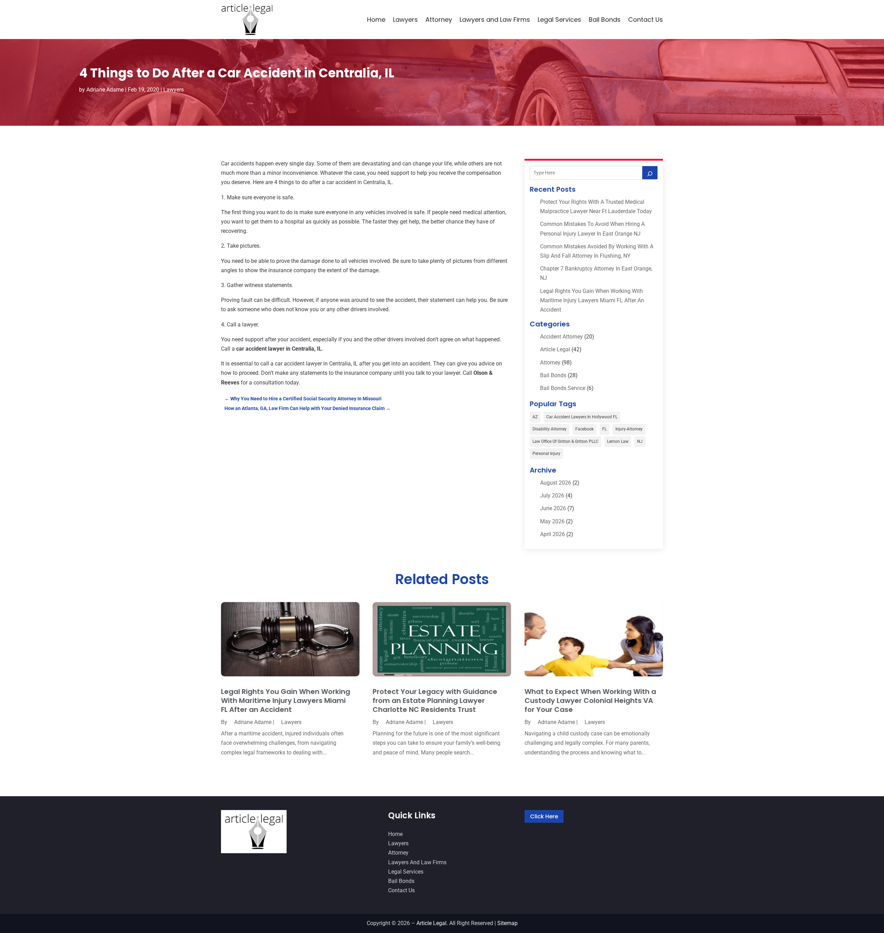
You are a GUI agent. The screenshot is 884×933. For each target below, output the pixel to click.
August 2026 (555, 482)
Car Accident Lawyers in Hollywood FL (581, 417)
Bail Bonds (605, 19)
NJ (640, 441)
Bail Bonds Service (562, 388)
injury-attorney (629, 429)
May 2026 (552, 521)
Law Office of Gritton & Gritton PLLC (565, 441)
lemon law (617, 441)
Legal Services (559, 19)
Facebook (584, 429)
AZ (535, 417)
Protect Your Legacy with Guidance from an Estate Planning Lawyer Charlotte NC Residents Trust (435, 700)
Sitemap (507, 923)
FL (604, 429)
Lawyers (405, 19)
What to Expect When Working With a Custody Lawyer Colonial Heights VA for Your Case (590, 700)
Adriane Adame (105, 89)
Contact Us (645, 19)
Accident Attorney (561, 336)
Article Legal (555, 349)
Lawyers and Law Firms (495, 19)
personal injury (546, 453)
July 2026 (552, 495)
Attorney (438, 19)
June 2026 (553, 508)
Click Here (544, 816)
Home (376, 19)
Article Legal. (432, 923)
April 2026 (552, 534)
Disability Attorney (549, 429)
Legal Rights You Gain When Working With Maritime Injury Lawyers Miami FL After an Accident (592, 300)
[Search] (650, 173)
